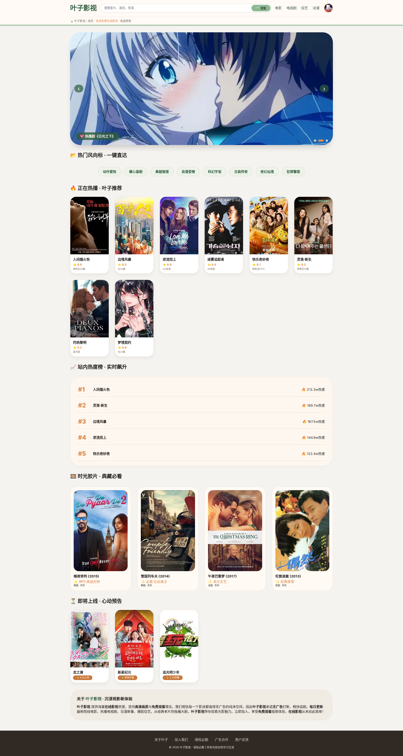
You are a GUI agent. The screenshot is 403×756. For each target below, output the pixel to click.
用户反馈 (242, 740)
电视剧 (292, 8)
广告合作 (221, 740)
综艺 (304, 8)
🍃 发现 (261, 8)
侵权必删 (201, 740)
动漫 (316, 8)
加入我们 (181, 740)
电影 (278, 8)
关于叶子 (161, 740)
